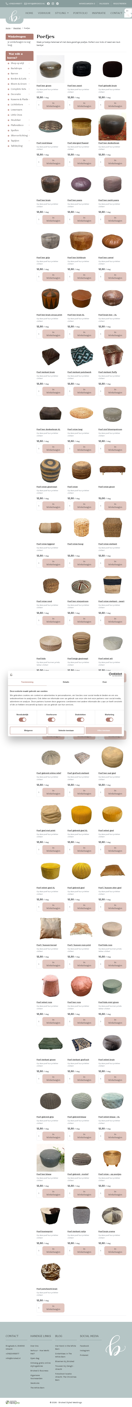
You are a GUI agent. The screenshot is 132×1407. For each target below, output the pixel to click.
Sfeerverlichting (19, 135)
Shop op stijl (17, 63)
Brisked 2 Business (39, 1370)
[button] (29, 63)
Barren (14, 73)
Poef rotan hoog (75, 544)
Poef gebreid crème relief (49, 773)
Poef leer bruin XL (76, 315)
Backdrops (16, 68)
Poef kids (41, 658)
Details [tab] (66, 682)
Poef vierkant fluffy (107, 372)
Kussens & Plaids (19, 99)
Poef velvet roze (44, 1002)
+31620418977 (15, 3)
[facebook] (48, 3)
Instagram (85, 1350)
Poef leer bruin (44, 200)
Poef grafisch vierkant (78, 773)
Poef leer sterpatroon (78, 601)
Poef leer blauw (44, 1174)
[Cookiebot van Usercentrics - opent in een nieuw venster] (111, 675)
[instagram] (53, 3)
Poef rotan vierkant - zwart (111, 601)
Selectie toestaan (66, 730)
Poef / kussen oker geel (109, 887)
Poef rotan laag (75, 429)
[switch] (51, 720)
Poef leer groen (44, 85)
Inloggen (104, 3)
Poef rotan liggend (46, 544)
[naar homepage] (14, 16)
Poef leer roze (74, 1002)
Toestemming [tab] (27, 682)
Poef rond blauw (44, 143)
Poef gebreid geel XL (78, 830)
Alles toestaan (103, 730)
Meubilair (17, 28)
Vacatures (34, 1383)
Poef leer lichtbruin (77, 257)
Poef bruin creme (106, 1231)
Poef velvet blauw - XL (109, 1117)
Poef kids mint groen (108, 1002)
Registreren (119, 3)
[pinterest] (57, 3)
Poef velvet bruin (106, 1059)
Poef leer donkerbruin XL (48, 429)
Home (29, 13)
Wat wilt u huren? (15, 55)
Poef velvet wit (105, 658)
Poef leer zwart (75, 85)
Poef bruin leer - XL (107, 315)
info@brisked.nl (36, 3)
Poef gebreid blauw (77, 1117)
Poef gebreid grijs (45, 1117)
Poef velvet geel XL (46, 887)
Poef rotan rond (44, 601)
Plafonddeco (17, 125)
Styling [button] (61, 13)
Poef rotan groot (106, 486)
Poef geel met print (46, 830)
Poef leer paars (75, 200)
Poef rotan (73, 486)
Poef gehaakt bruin (107, 85)
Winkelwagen (87, 3)
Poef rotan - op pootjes (109, 1174)
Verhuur (44, 13)
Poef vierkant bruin (46, 372)
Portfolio (80, 13)
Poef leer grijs (43, 257)
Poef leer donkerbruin (108, 143)
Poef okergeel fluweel (78, 143)
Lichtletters (17, 104)
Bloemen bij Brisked (64, 1361)
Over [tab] (104, 682)
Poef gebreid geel (76, 887)
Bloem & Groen (19, 84)
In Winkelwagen (53, 105)
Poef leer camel (105, 257)
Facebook (84, 1346)
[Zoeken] (128, 15)
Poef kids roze (105, 945)
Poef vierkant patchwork (79, 372)
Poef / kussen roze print (79, 945)
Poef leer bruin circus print (49, 315)
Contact (116, 13)
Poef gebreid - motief (78, 1174)
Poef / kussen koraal (47, 945)
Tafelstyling (17, 146)
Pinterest (84, 1355)
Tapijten (15, 140)
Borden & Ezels (18, 78)
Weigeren (28, 730)
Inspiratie (99, 13)
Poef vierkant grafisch (78, 1059)
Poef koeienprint (45, 1231)
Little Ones (16, 115)
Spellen (15, 130)
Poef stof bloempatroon (110, 429)
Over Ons (34, 1346)
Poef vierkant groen (46, 1059)
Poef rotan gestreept (47, 486)
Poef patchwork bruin (47, 1289)
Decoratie (16, 94)
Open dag (34, 1358)
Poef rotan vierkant (107, 544)
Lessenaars (16, 109)
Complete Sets (18, 89)
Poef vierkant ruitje (77, 1231)
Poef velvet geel (106, 830)
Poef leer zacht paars (108, 200)
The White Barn (37, 1387)
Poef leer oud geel (107, 773)
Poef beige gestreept (78, 658)
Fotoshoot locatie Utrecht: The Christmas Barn (65, 1377)
